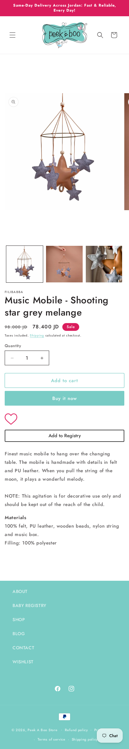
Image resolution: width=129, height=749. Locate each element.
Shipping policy (85, 739)
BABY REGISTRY (29, 605)
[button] (12, 35)
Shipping (37, 335)
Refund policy (76, 729)
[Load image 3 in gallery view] (104, 264)
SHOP (19, 619)
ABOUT (20, 591)
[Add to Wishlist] (64, 419)
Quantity (13, 346)
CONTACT (23, 648)
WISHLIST (23, 662)
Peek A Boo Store (42, 729)
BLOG (19, 633)
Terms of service (51, 739)
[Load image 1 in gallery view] (24, 264)
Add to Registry (65, 435)
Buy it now (64, 398)
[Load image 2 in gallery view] (64, 264)
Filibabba (14, 292)
